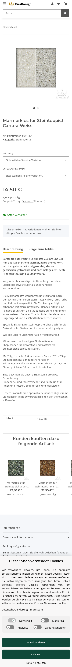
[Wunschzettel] (58, 3)
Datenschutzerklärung (15, 609)
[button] (52, 3)
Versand (28, 201)
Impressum (36, 609)
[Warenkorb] (65, 3)
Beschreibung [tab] (13, 249)
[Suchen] (65, 13)
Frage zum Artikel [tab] (42, 249)
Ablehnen (36, 654)
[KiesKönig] (20, 4)
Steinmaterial (23, 139)
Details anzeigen (36, 663)
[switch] (12, 620)
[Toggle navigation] (4, 2)
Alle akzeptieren (36, 642)
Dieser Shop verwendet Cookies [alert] (36, 561)
